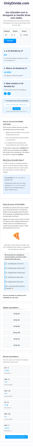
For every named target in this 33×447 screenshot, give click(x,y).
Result (24, 31)
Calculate (10, 41)
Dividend (7, 31)
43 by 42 (17, 314)
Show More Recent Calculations (16, 437)
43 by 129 (16, 332)
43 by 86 (17, 326)
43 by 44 (17, 320)
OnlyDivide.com (16, 3)
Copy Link (16, 108)
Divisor (15, 31)
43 (9, 93)
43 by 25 (17, 345)
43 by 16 (17, 339)
